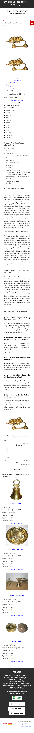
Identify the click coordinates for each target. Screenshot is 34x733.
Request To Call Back (17, 82)
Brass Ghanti (17, 504)
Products (9, 87)
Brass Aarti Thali (17, 550)
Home (7, 85)
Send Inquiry (18, 80)
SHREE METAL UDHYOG (17, 12)
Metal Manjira (17, 642)
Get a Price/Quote (17, 100)
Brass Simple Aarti (17, 596)
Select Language (15, 5)
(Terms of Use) (28, 723)
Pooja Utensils (10, 89)
